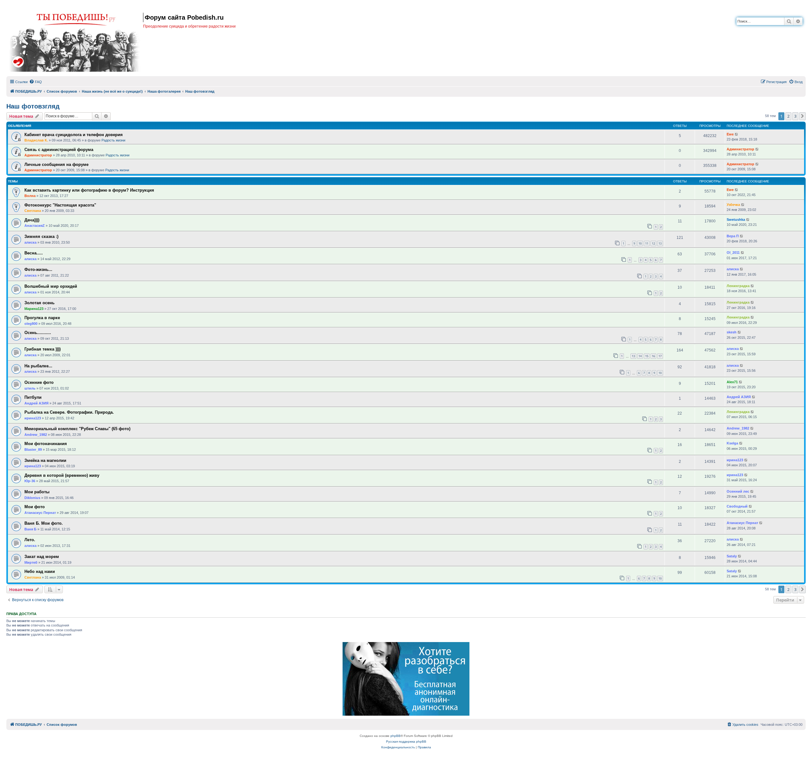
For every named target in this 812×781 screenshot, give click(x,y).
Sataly (732, 556)
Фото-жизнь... (38, 269)
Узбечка (733, 205)
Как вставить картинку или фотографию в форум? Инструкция (89, 190)
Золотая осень (39, 302)
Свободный (737, 506)
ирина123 (32, 418)
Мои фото (34, 506)
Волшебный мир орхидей (50, 286)
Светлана (32, 211)
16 (653, 356)
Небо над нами (39, 571)
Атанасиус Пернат (40, 513)
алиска (30, 242)
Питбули (33, 397)
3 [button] (795, 116)
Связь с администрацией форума (58, 149)
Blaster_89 (33, 449)
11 (646, 243)
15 (646, 356)
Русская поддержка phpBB (406, 741)
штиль (30, 388)
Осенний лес (738, 491)
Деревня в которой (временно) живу (61, 475)
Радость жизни (113, 140)
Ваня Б (30, 529)
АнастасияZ (34, 225)
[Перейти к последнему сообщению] (737, 134)
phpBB (395, 736)
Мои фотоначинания (45, 443)
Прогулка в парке (42, 317)
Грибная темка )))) (42, 349)
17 (660, 356)
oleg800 (30, 323)
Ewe (730, 134)
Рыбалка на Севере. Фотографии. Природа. (69, 412)
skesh (732, 332)
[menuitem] (35, 82)
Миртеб (30, 562)
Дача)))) (31, 220)
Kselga (732, 443)
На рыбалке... (38, 366)
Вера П (733, 236)
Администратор (38, 155)
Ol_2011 (733, 252)
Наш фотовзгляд (33, 106)
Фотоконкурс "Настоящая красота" (60, 205)
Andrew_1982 (35, 434)
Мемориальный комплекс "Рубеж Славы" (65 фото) (77, 428)
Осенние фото (39, 382)
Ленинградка (738, 286)
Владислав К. (36, 140)
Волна (30, 196)
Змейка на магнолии (45, 460)
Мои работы (36, 491)
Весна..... (33, 253)
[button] (802, 116)
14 (640, 356)
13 (660, 243)
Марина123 (33, 309)
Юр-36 (29, 481)
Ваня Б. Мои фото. (43, 523)
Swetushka (736, 219)
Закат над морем (41, 556)
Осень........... (37, 332)
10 (640, 243)
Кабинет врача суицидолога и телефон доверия (73, 134)
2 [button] (788, 116)
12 (653, 243)
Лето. (29, 539)
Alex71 (732, 382)
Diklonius (32, 498)
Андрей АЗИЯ (36, 403)
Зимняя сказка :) (41, 236)
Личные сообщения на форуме (56, 164)
